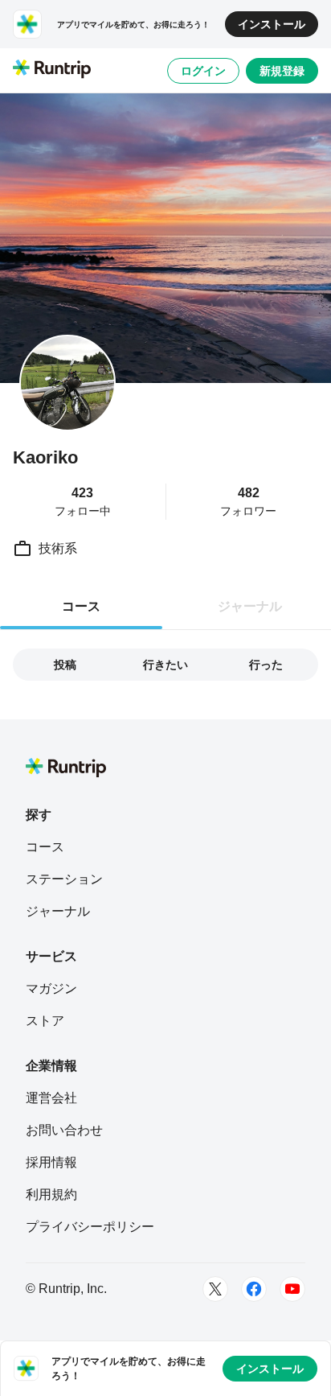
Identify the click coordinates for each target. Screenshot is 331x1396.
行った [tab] (266, 664)
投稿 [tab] (65, 664)
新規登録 (281, 70)
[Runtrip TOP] (52, 70)
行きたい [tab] (165, 664)
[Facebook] (254, 1289)
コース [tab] (81, 606)
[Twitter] (215, 1289)
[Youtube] (292, 1289)
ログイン (203, 70)
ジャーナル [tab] (250, 606)
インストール (271, 24)
